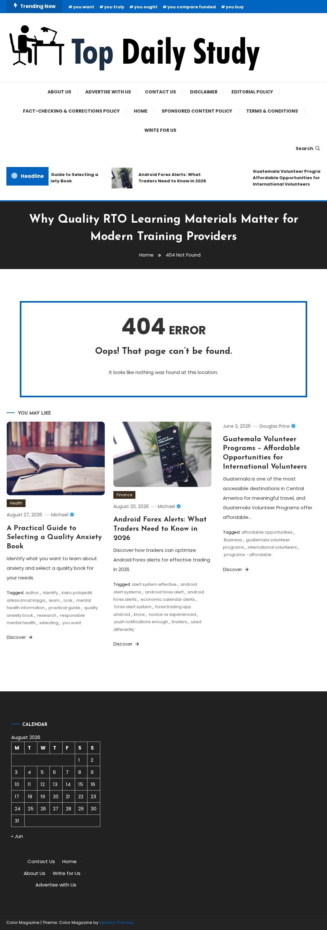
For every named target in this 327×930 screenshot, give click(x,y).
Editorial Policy (252, 92)
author (32, 593)
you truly (114, 7)
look (68, 600)
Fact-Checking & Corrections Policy (71, 111)
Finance (124, 494)
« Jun (17, 836)
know (139, 614)
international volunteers (272, 547)
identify (50, 593)
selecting (48, 623)
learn (54, 600)
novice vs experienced (172, 614)
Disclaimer (203, 92)
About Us (59, 92)
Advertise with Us (108, 92)
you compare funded (191, 7)
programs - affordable (247, 555)
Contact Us (160, 92)
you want (83, 7)
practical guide (64, 608)
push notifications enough (141, 622)
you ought (145, 7)
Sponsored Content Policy (197, 111)
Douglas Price (275, 426)
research (46, 615)
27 (55, 808)
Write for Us (160, 130)
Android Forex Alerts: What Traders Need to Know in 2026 (167, 177)
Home (141, 111)
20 (55, 796)
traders (179, 622)
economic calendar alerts (168, 599)
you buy (235, 7)
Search (304, 148)
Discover (17, 637)
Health (16, 503)
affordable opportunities (267, 532)
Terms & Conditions (272, 111)
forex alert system (132, 607)
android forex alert (164, 592)
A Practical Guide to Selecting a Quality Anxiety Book (56, 177)
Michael (59, 515)
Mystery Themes (116, 922)
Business (233, 540)
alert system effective (154, 584)
